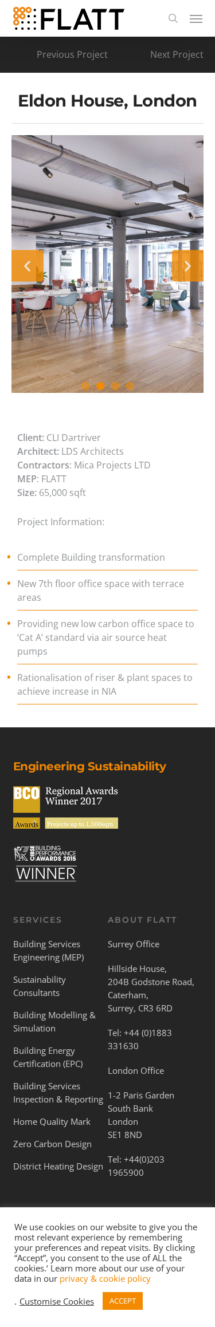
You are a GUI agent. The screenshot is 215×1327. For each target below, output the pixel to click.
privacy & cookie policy (105, 1278)
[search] (173, 18)
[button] (196, 18)
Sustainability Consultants (39, 986)
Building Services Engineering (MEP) (48, 950)
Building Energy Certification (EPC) (48, 1057)
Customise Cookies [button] (56, 1301)
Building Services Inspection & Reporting (58, 1092)
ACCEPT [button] (123, 1301)
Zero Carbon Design (52, 1143)
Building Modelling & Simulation (54, 1021)
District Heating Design (58, 1166)
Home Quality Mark (52, 1121)
